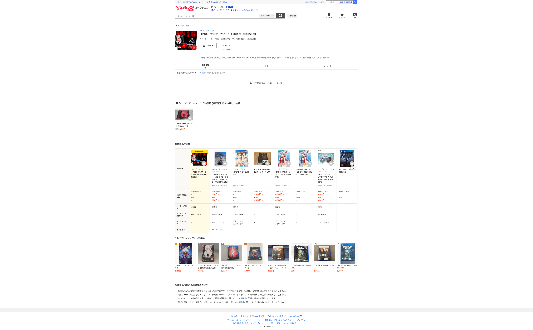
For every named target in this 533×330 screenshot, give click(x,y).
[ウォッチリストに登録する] (204, 163)
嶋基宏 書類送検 (346, 2)
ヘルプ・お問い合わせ (291, 323)
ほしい (228, 45)
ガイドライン (302, 320)
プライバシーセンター (254, 320)
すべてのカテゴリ (267, 16)
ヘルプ (321, 2)
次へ (353, 168)
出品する (210, 45)
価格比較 (205, 66)
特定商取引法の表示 (240, 323)
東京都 (202, 73)
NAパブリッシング (207, 31)
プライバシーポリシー (234, 320)
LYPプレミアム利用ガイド (284, 320)
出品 (355, 17)
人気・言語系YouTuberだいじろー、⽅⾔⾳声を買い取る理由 (202, 2)
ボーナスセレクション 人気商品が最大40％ (240, 10)
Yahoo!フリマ (258, 316)
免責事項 (242, 298)
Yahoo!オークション (239, 316)
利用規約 (268, 320)
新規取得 (229, 7)
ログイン (214, 10)
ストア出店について (258, 323)
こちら (317, 58)
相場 (266, 66)
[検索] (355, 2)
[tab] (205, 66)
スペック (327, 66)
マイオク (329, 17)
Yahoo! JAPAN (311, 2)
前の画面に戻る (183, 26)
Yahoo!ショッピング (277, 316)
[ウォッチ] (190, 118)
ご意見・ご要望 (274, 323)
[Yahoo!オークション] (192, 6)
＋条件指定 (292, 16)
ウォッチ (342, 17)
